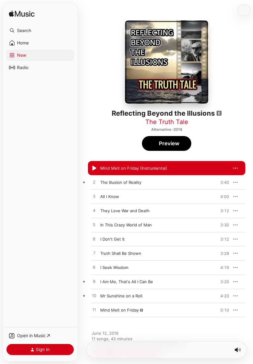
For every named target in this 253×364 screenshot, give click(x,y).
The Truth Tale (166, 122)
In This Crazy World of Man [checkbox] (126, 224)
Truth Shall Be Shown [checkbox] (120, 253)
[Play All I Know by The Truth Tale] (94, 196)
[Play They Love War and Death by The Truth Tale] (94, 210)
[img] (22, 14)
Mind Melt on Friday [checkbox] (119, 310)
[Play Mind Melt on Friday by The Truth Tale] (94, 310)
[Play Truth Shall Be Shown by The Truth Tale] (94, 253)
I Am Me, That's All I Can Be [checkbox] (126, 281)
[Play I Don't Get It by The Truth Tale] (94, 239)
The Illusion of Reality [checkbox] (120, 182)
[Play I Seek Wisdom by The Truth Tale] (94, 267)
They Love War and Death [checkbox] (125, 210)
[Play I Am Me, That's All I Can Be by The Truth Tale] (94, 281)
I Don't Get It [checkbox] (112, 239)
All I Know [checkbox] (109, 196)
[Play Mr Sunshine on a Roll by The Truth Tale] (94, 296)
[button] (40, 30)
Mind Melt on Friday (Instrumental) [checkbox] (133, 168)
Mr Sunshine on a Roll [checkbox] (121, 295)
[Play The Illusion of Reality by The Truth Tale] (94, 182)
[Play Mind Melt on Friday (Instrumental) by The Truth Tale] (94, 168)
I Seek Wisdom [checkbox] (114, 267)
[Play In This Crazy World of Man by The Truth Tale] (94, 225)
